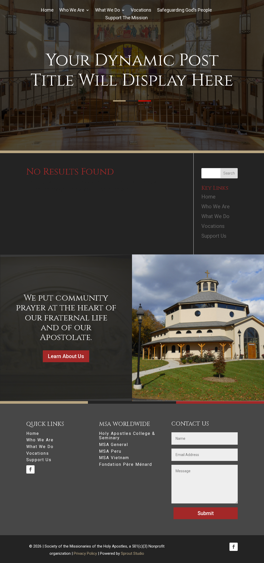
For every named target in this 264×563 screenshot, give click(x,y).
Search (229, 173)
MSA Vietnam (114, 458)
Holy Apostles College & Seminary (127, 435)
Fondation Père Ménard (125, 464)
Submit (205, 513)
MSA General (113, 444)
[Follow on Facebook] (30, 469)
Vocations (141, 10)
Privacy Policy (85, 553)
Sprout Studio (132, 553)
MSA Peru (110, 451)
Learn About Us (66, 356)
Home (47, 10)
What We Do (107, 10)
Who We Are (71, 10)
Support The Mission (126, 18)
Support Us (213, 236)
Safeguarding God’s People (184, 10)
